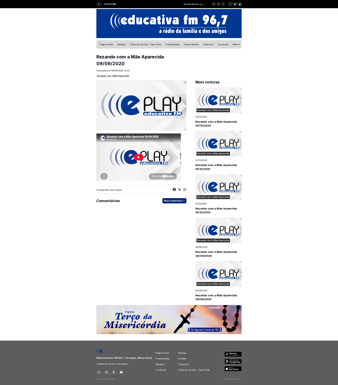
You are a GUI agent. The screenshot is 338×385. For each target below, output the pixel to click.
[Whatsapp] (223, 4)
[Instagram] (214, 4)
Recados (160, 364)
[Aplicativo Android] (235, 4)
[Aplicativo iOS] (240, 4)
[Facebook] (218, 4)
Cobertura (208, 44)
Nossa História (191, 44)
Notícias (121, 44)
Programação (173, 44)
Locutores (223, 44)
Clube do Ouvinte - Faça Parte (145, 44)
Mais (235, 44)
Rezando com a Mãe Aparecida (113, 76)
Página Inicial (106, 44)
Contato (182, 358)
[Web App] (230, 4)
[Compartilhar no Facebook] (174, 190)
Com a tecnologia (228, 379)
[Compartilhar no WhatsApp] (184, 190)
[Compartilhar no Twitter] (179, 190)
